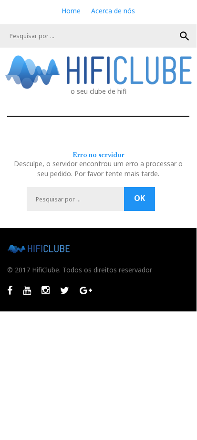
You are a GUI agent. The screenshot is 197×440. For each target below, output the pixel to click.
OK (184, 36)
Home (71, 10)
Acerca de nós (113, 10)
